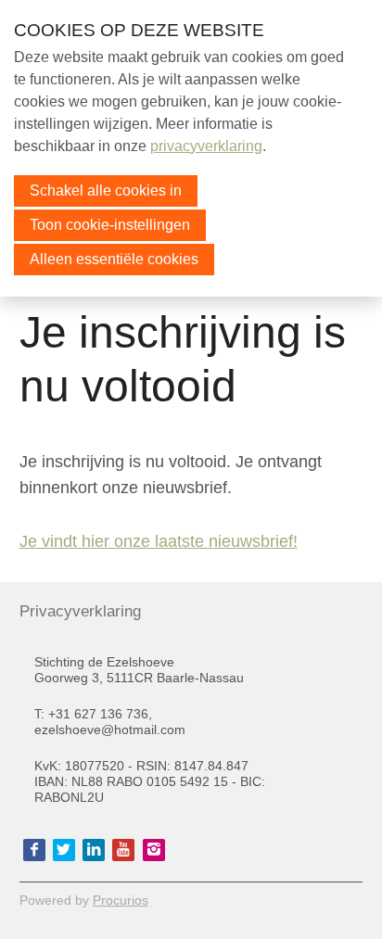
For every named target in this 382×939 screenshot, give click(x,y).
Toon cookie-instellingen (110, 225)
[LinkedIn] (94, 850)
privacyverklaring (206, 146)
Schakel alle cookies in (106, 190)
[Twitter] (64, 850)
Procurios (120, 900)
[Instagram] (154, 850)
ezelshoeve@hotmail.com (109, 729)
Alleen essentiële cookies (114, 259)
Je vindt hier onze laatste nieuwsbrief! (158, 541)
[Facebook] (34, 850)
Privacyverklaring (77, 611)
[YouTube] (123, 850)
